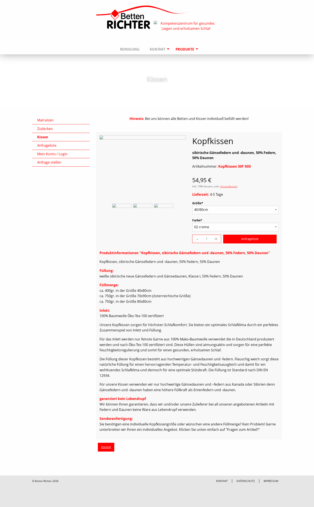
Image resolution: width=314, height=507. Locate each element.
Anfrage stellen (49, 162)
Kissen (42, 137)
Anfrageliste (46, 145)
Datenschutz (245, 481)
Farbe (199, 220)
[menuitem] (130, 44)
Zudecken (45, 128)
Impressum (271, 481)
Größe (199, 203)
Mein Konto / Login (52, 154)
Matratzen (45, 120)
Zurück (106, 447)
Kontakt (222, 481)
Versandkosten (229, 186)
